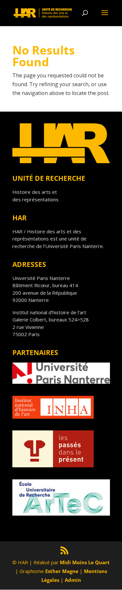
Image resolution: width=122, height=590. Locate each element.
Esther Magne (61, 571)
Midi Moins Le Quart (85, 562)
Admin (73, 580)
